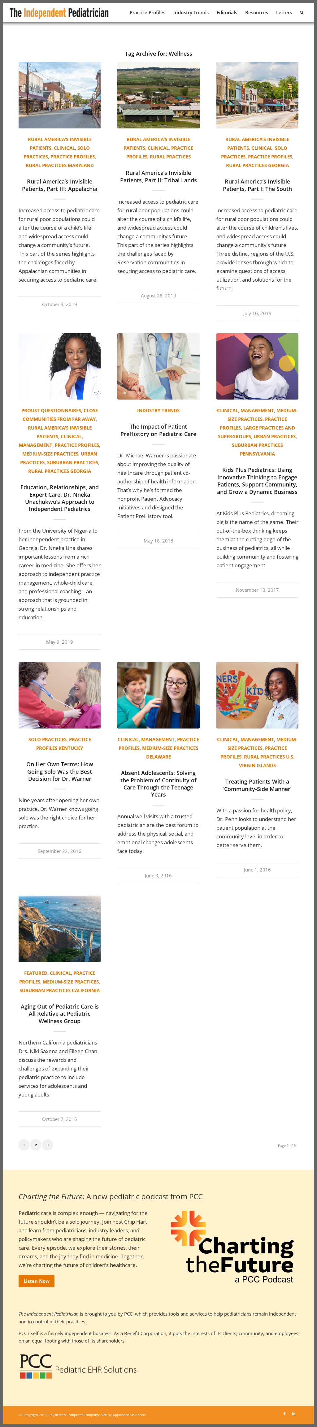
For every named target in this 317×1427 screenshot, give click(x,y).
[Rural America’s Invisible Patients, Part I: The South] (257, 95)
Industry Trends (158, 410)
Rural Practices (46, 165)
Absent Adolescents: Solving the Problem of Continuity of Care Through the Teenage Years (158, 783)
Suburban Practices (72, 462)
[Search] (302, 12)
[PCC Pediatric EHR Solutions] (78, 1367)
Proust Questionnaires (51, 410)
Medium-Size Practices (50, 454)
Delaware (158, 757)
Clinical (64, 148)
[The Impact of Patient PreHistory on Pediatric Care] (158, 366)
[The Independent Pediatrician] (59, 12)
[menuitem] (147, 12)
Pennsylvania (257, 454)
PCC (128, 1314)
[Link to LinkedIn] (293, 1413)
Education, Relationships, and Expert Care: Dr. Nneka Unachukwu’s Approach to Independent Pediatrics (59, 497)
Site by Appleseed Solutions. (123, 1414)
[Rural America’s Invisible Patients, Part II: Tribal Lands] (158, 95)
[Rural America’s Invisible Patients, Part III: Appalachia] (60, 95)
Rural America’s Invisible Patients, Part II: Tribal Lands (158, 176)
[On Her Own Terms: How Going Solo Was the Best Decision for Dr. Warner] (60, 695)
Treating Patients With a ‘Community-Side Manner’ (257, 785)
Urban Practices (275, 436)
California (86, 990)
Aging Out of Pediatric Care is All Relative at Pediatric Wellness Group (60, 1014)
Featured (35, 973)
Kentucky (71, 748)
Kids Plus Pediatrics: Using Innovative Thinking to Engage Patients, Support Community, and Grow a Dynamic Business (257, 480)
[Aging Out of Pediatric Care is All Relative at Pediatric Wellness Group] (60, 929)
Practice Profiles (72, 157)
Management (35, 445)
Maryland (81, 165)
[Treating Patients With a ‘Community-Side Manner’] (257, 695)
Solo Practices (47, 739)
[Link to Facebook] (284, 1413)
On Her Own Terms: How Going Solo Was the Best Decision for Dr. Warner (59, 771)
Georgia (278, 165)
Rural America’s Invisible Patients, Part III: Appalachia (59, 185)
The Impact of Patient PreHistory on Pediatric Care (158, 430)
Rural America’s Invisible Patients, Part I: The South (257, 185)
